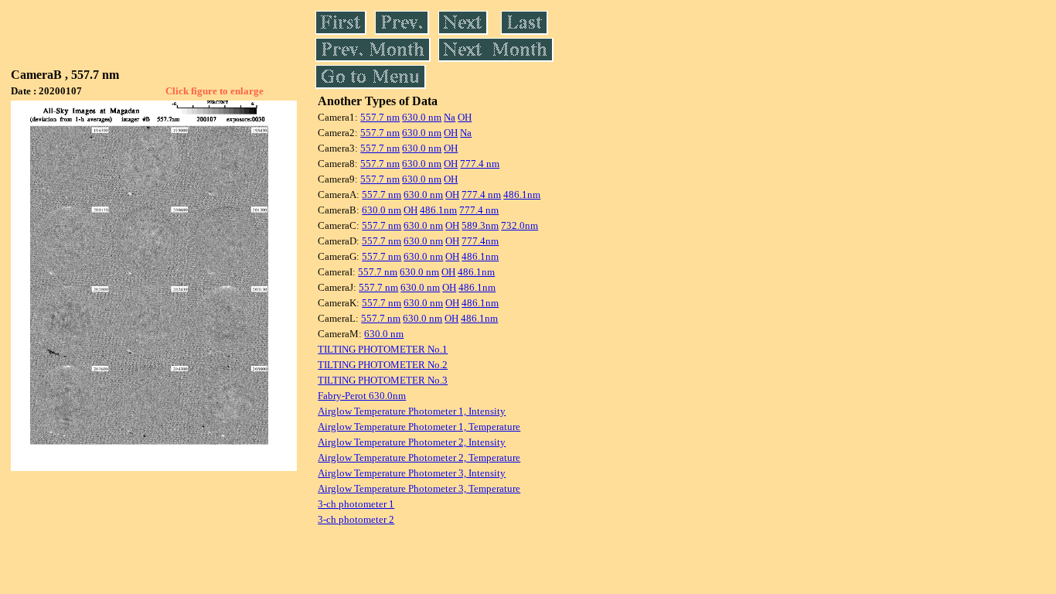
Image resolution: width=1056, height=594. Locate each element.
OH (465, 117)
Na (449, 117)
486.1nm (521, 194)
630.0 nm (421, 117)
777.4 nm (479, 163)
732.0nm (519, 225)
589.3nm (480, 225)
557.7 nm (380, 117)
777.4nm (480, 241)
